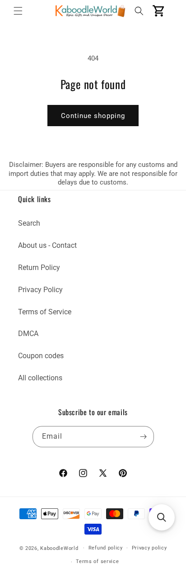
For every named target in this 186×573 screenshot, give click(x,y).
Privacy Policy (40, 289)
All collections (40, 378)
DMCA (28, 333)
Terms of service (97, 561)
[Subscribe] (143, 436)
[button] (18, 11)
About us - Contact (47, 245)
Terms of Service (44, 312)
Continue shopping (93, 116)
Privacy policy (149, 548)
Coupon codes (41, 355)
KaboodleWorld (59, 548)
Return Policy (39, 267)
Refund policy (105, 548)
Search (29, 223)
